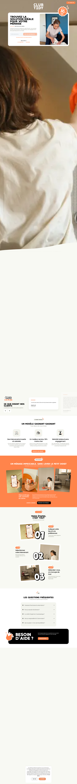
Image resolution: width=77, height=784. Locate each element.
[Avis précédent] (5, 410)
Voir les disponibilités (29, 34)
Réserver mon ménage (38, 451)
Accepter (42, 778)
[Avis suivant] (9, 410)
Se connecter (71, 2)
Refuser (34, 778)
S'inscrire (28, 42)
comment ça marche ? (31, 502)
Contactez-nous (42, 638)
